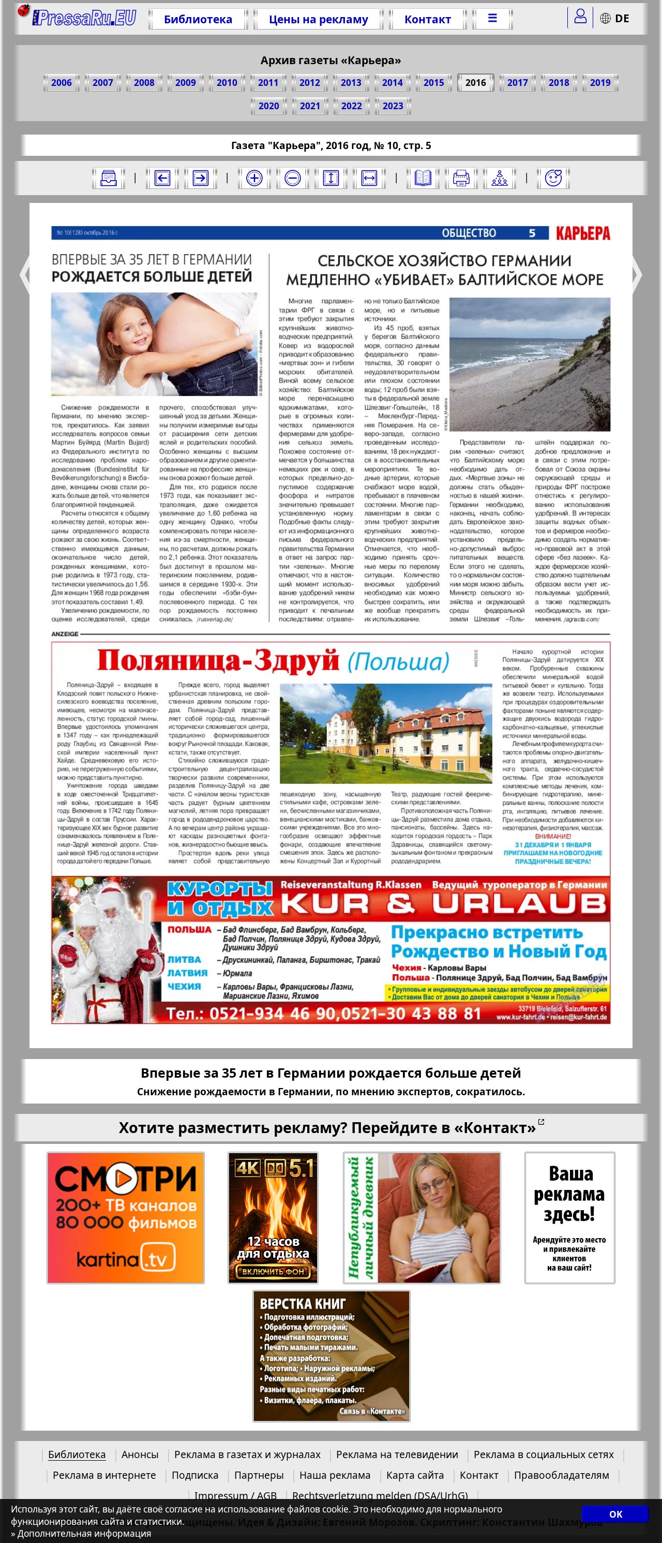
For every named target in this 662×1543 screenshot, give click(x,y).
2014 (392, 83)
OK (615, 1514)
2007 (103, 83)
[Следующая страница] (200, 178)
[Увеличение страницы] (254, 178)
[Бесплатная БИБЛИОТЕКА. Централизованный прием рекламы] (84, 19)
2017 (517, 83)
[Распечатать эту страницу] (461, 178)
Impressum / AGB (235, 1496)
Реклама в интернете (104, 1475)
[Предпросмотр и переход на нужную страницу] (423, 178)
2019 (600, 83)
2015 (434, 83)
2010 (227, 83)
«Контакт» (495, 1127)
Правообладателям (561, 1475)
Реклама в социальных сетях (544, 1454)
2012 (309, 83)
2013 (351, 83)
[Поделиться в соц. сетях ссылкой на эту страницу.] (499, 178)
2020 (269, 106)
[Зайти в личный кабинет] (580, 17)
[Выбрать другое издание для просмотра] (108, 178)
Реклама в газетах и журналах (247, 1454)
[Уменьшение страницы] (292, 178)
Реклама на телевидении (397, 1454)
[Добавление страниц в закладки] (553, 178)
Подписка (195, 1475)
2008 (144, 83)
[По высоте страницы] (331, 178)
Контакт (428, 18)
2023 (393, 106)
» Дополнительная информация (81, 1533)
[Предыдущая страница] (162, 178)
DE (622, 17)
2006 (61, 83)
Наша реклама (335, 1475)
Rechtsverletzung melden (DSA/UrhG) (380, 1496)
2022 (351, 106)
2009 (185, 83)
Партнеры (259, 1475)
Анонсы (140, 1454)
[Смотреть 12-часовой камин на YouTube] (273, 1218)
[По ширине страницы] (369, 178)
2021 (310, 106)
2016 (475, 83)
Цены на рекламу (318, 18)
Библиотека (198, 18)
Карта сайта (415, 1475)
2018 (559, 83)
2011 (268, 83)
